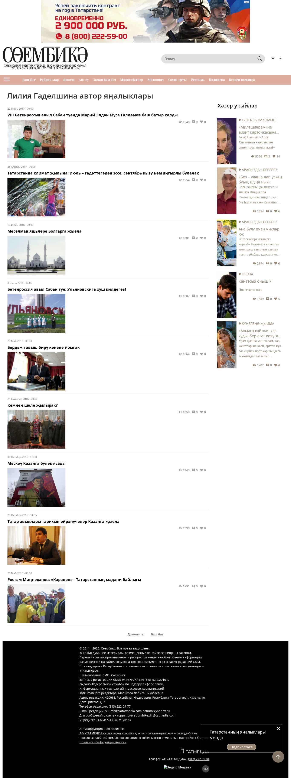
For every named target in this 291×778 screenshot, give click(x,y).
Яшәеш (69, 80)
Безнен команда (242, 80)
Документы (136, 634)
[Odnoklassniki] (280, 58)
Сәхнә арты (177, 80)
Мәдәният (156, 80)
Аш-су (84, 80)
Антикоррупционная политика (102, 729)
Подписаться (241, 747)
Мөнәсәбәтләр (131, 80)
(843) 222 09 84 (198, 759)
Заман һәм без (104, 80)
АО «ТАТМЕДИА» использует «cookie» (106, 733)
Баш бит (29, 80)
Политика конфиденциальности (102, 742)
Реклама (198, 80)
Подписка (217, 80)
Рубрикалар (49, 80)
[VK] (273, 58)
